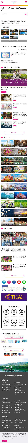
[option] (3, 341)
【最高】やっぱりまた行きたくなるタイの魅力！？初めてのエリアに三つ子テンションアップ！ (13, 250)
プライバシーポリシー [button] (7, 438)
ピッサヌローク (9, 60)
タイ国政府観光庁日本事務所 (13, 376)
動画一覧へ (14, 275)
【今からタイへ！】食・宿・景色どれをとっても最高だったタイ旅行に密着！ (19, 266)
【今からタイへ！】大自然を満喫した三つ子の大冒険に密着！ (19, 256)
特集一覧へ (14, 132)
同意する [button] (4, 441)
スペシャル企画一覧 (14, 350)
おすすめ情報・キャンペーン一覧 (14, 337)
